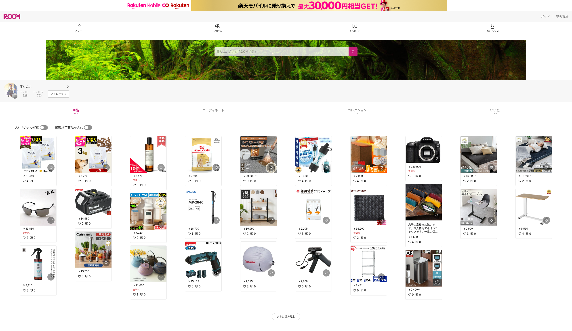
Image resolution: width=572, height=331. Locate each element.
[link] (38, 154)
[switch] (44, 127)
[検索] (353, 51)
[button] (11, 90)
